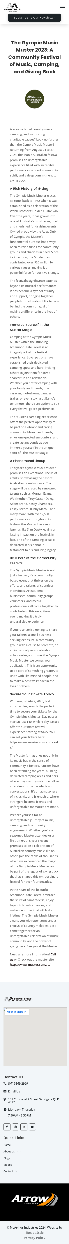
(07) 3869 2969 (18, 1083)
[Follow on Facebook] (6, 1126)
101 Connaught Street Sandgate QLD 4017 (33, 1100)
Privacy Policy (34, 1238)
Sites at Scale (35, 1233)
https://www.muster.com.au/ (30, 965)
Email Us (14, 1091)
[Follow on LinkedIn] (23, 1126)
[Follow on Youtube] (32, 1126)
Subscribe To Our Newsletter (34, 17)
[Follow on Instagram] (15, 1126)
